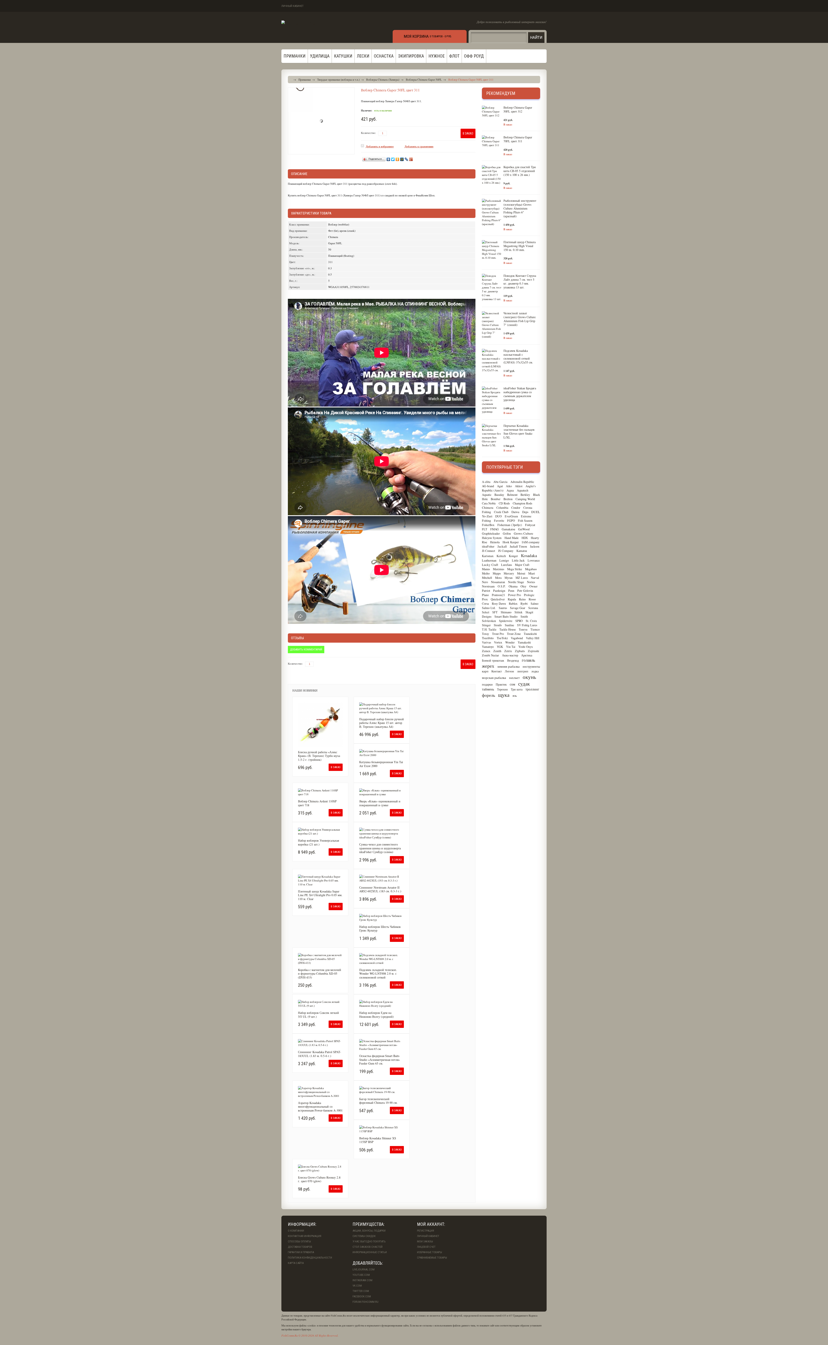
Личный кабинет (292, 6)
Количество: (368, 133)
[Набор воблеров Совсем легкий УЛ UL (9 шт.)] (320, 1004)
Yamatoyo (488, 647)
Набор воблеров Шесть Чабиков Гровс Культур (380, 929)
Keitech (501, 556)
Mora (498, 578)
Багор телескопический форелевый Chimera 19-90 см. (378, 1101)
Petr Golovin (525, 591)
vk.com (357, 1285)
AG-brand (488, 486)
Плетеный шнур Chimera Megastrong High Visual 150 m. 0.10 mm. (519, 246)
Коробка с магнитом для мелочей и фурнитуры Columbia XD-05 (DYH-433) (319, 973)
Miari (531, 573)
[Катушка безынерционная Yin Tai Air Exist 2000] (381, 753)
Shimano (506, 612)
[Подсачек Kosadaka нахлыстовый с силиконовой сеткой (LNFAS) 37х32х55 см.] (491, 360)
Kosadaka (529, 555)
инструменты (531, 666)
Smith (524, 616)
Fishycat (530, 525)
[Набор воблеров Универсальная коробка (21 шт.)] (320, 831)
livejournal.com (364, 1269)
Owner (533, 586)
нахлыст (514, 678)
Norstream (488, 586)
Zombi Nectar (490, 655)
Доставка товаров (300, 1246)
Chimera (487, 507)
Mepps (497, 573)
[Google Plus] (411, 159)
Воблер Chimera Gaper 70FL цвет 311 (517, 139)
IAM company (530, 542)
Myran (509, 578)
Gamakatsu (508, 529)
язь (515, 695)
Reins (522, 599)
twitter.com (361, 1291)
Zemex (486, 651)
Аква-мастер (510, 655)
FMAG (494, 529)
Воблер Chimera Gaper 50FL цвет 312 (517, 109)
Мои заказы (425, 1241)
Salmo (534, 603)
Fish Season (525, 520)
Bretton (508, 499)
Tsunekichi (530, 634)
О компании (296, 1230)
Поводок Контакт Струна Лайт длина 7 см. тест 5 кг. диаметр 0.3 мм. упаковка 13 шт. (519, 281)
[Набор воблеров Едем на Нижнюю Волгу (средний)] (381, 1004)
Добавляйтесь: (368, 1263)
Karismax (488, 556)
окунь (529, 676)
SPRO (519, 621)
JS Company (505, 551)
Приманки (304, 79)
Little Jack (518, 560)
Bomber (495, 499)
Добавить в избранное (380, 146)
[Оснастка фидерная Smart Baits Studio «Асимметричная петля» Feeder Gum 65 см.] (381, 1045)
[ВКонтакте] (388, 159)
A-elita (486, 482)
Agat (500, 486)
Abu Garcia (500, 482)
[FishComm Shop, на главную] (300, 23)
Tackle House (507, 629)
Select (485, 612)
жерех (488, 666)
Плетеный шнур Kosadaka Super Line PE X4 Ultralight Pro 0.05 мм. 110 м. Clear (320, 895)
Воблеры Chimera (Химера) (382, 79)
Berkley (525, 495)
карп (485, 671)
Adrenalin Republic (522, 482)
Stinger (486, 625)
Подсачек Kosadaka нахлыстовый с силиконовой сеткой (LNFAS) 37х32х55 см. (518, 356)
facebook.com (362, 1296)
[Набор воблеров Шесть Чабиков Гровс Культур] (381, 918)
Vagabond (517, 638)
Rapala (512, 599)
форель (488, 695)
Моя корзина (416, 36)
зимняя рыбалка (508, 666)
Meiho (486, 573)
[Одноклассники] (397, 159)
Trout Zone (514, 634)
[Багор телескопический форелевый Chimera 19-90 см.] (381, 1090)
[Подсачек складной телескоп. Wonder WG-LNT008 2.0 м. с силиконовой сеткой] (381, 959)
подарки (487, 684)
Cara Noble (489, 503)
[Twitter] (393, 159)
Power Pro (514, 595)
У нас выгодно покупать (369, 1241)
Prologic (529, 595)
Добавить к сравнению (419, 146)
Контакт (496, 671)
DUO (498, 516)
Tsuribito (488, 638)
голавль (528, 660)
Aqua (510, 490)
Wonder (510, 642)
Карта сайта (296, 1263)
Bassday (499, 495)
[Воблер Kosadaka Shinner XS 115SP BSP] (381, 1129)
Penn (511, 591)
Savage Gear (517, 608)
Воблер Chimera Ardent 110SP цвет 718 (317, 803)
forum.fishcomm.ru (365, 1301)
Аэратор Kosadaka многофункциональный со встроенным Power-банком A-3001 (320, 1106)
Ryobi (524, 603)
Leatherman (489, 560)
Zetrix (508, 651)
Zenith (497, 651)
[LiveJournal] (406, 159)
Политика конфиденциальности (310, 1257)
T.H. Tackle (489, 629)
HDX (525, 538)
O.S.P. (502, 586)
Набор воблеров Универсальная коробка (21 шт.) (318, 842)
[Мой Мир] (402, 159)
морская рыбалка (494, 677)
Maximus (498, 569)
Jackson (534, 546)
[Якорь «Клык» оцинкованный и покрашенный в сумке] (381, 792)
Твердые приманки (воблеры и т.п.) (338, 79)
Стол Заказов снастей (368, 1246)
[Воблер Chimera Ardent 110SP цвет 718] (320, 792)
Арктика (526, 655)
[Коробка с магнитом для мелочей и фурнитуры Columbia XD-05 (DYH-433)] (320, 959)
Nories (531, 582)
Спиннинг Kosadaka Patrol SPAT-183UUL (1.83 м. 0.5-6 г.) (319, 1054)
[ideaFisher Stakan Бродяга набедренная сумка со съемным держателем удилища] (491, 399)
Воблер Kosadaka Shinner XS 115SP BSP (377, 1140)
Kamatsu (521, 551)
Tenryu (523, 629)
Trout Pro (498, 634)
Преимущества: (368, 1224)
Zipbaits (520, 651)
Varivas (486, 642)
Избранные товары (429, 1252)
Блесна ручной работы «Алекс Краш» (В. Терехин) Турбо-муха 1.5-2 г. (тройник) (319, 756)
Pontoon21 (498, 595)
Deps (525, 512)
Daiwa (515, 512)
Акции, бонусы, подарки (369, 1230)
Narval (535, 578)
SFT (495, 612)
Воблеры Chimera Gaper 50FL (424, 79)
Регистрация (425, 1230)
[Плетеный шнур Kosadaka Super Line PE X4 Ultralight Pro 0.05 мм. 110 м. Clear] (320, 880)
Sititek (518, 612)
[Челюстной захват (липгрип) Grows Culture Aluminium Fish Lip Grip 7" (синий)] (491, 324)
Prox (485, 599)
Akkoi (518, 486)
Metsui (521, 573)
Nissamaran (498, 582)
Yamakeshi (524, 642)
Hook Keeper (511, 542)
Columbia (502, 508)
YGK (500, 647)
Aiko (509, 486)
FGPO (511, 520)
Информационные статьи (370, 1252)
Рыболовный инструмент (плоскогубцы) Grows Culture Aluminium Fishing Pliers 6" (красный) (519, 208)
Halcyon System (492, 538)
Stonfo (498, 625)
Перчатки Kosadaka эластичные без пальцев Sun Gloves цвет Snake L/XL (519, 431)
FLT (484, 529)
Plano (485, 595)
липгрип (522, 671)
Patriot (486, 591)
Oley (523, 586)
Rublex (513, 603)
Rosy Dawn (499, 603)
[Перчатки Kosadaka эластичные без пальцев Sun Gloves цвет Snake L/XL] (491, 435)
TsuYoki (502, 638)
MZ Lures (522, 578)
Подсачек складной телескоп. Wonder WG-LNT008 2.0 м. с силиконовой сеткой (378, 973)
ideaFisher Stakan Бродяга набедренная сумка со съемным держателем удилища (519, 394)
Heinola (495, 542)
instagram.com (362, 1280)
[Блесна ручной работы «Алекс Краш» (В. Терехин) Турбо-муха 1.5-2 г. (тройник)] (320, 724)
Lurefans (506, 565)
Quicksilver (498, 599)
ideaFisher (488, 546)
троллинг (532, 689)
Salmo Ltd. (489, 608)
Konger (513, 556)
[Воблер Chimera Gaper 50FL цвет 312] (491, 111)
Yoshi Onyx (525, 647)
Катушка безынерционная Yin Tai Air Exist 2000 (381, 764)
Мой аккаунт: (431, 1224)
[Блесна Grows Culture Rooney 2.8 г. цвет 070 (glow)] (320, 1168)
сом (512, 684)
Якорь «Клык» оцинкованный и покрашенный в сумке (379, 803)
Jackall (502, 546)
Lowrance (534, 560)
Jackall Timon (518, 546)
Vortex (498, 642)
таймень (488, 689)
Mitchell (487, 578)
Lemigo (504, 560)
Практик (501, 684)
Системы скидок (364, 1236)
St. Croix (531, 621)
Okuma (513, 586)
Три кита (516, 689)
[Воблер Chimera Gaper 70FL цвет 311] (491, 141)
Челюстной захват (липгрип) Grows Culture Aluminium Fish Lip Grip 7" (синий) (519, 319)
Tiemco (535, 629)
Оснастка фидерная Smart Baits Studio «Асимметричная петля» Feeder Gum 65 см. (379, 1059)
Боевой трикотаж (493, 660)
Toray (485, 634)
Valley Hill (532, 638)
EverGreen (511, 516)
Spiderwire (505, 621)
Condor (515, 508)
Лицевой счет (426, 1246)
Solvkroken (489, 621)
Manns (486, 569)
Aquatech (522, 490)
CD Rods (504, 503)
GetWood (524, 529)
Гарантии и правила (301, 1252)
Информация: (302, 1224)
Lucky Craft (490, 564)
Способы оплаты (299, 1241)
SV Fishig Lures (527, 625)
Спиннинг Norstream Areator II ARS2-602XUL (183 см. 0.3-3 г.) (380, 889)
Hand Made (512, 538)
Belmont (512, 495)
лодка (535, 671)
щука (504, 694)
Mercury (509, 573)
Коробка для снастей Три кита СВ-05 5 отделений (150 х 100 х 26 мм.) (519, 171)
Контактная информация (304, 1236)
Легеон (509, 671)
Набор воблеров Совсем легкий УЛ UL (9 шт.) (318, 1015)
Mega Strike (514, 569)
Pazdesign (499, 591)
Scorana (533, 608)
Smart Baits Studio (506, 616)
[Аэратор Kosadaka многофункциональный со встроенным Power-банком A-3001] (320, 1092)
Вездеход (513, 660)
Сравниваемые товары (432, 1257)
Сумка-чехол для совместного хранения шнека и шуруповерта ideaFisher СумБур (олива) (380, 848)
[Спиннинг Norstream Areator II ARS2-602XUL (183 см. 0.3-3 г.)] (381, 878)
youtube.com (361, 1274)
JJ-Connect (488, 551)
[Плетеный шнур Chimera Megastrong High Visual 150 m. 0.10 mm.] (491, 250)
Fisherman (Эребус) (509, 525)
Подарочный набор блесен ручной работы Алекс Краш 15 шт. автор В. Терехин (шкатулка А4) (381, 723)
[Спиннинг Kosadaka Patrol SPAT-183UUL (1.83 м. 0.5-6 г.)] (320, 1043)
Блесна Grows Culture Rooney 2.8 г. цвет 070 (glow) (319, 1179)
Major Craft (522, 565)
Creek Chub (501, 512)
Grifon (507, 533)
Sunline (509, 625)
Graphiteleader (491, 533)
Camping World (525, 499)
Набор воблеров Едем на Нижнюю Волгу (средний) (376, 1015)
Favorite (499, 520)
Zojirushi (533, 651)
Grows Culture (523, 533)
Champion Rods (522, 503)
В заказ (507, 124)
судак (524, 683)
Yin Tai (510, 647)
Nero (485, 582)
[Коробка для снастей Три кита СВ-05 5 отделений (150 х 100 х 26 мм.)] (491, 175)
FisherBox (488, 525)
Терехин (502, 689)
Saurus (503, 608)
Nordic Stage (516, 582)
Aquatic (486, 495)
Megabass (531, 569)
